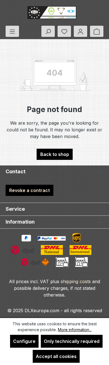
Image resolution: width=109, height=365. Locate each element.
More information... (75, 329)
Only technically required (71, 341)
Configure (24, 341)
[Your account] (80, 31)
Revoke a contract (29, 190)
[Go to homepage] (52, 12)
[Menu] (12, 31)
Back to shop (54, 154)
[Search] (48, 31)
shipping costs (76, 281)
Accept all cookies (56, 356)
